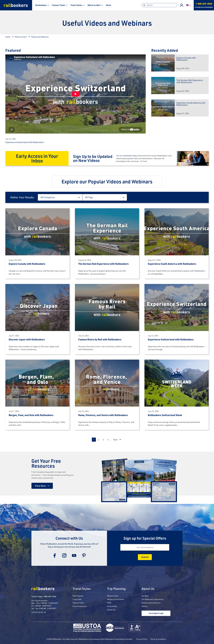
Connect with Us (69, 538)
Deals (108, 5)
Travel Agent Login (156, 613)
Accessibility (112, 606)
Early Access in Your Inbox (37, 158)
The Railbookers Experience (153, 599)
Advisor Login (181, 5)
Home (7, 37)
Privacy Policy (141, 639)
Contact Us (111, 609)
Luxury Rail (77, 599)
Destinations (41, 5)
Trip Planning (116, 589)
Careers (145, 606)
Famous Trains (58, 5)
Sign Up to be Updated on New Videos (92, 158)
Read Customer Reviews (151, 603)
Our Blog (145, 596)
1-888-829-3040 (49, 596)
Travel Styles (76, 5)
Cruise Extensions (80, 606)
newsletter (127, 155)
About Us (148, 589)
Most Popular (78, 596)
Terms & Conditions (158, 639)
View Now (40, 485)
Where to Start (94, 5)
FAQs (109, 603)
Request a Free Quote (115, 599)
